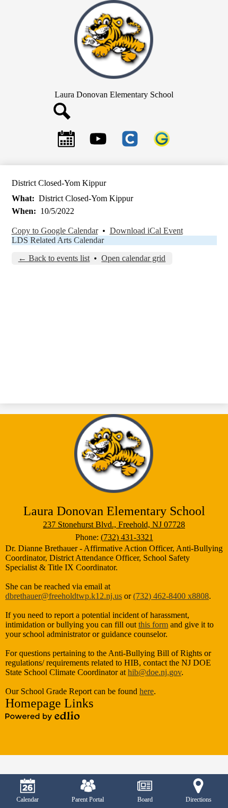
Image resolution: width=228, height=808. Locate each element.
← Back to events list (54, 258)
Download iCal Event (146, 230)
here (146, 691)
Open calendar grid (133, 258)
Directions (199, 799)
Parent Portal (88, 799)
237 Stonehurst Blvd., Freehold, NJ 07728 (114, 524)
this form (153, 624)
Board (145, 799)
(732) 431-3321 (127, 537)
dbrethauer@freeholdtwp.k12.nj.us (63, 595)
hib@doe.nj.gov (154, 672)
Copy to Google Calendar (55, 230)
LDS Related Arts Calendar (58, 240)
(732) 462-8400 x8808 (171, 595)
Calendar (27, 799)
